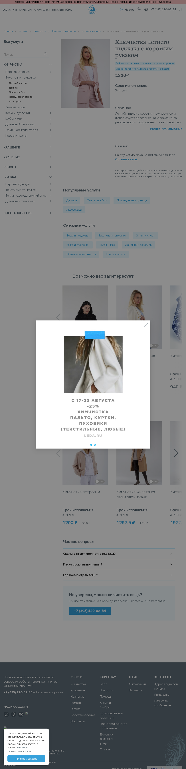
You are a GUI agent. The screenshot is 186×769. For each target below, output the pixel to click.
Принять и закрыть (26, 758)
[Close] (145, 325)
